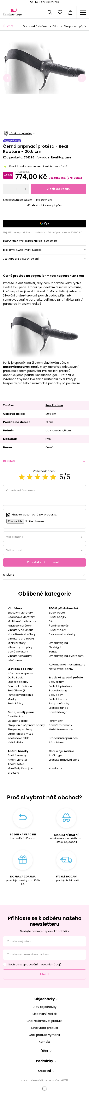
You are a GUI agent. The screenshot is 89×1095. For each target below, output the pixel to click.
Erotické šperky (18, 682)
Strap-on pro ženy (20, 729)
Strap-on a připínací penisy (26, 725)
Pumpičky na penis (20, 695)
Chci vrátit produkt (44, 1028)
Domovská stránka (35, 26)
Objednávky (44, 999)
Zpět (10, 26)
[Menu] (83, 12)
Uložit (44, 974)
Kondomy (55, 768)
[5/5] (53, 477)
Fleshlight (55, 647)
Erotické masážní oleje (64, 760)
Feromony (56, 721)
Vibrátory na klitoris (20, 630)
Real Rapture (61, 157)
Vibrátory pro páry (20, 647)
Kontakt (44, 1041)
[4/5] (45, 477)
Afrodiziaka (56, 742)
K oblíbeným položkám (17, 199)
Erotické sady (58, 699)
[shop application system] (44, 1088)
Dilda (56, 26)
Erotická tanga (58, 708)
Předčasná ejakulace (63, 738)
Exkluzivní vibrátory (20, 613)
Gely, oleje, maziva (61, 751)
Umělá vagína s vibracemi (66, 656)
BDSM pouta (57, 613)
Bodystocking (58, 690)
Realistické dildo (19, 738)
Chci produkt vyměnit (44, 1035)
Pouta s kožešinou (20, 686)
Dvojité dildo (16, 716)
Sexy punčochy (59, 703)
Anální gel (55, 755)
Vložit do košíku (59, 189)
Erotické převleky (60, 686)
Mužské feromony (61, 729)
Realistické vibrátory (21, 617)
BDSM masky (57, 630)
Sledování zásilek (44, 1014)
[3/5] (37, 477)
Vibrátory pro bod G (21, 639)
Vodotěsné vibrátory (21, 634)
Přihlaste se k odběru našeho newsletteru (44, 921)
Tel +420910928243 (47, 2)
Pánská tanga (58, 712)
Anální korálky (17, 755)
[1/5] (22, 477)
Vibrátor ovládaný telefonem (20, 658)
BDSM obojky (57, 617)
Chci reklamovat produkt (44, 1021)
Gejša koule (16, 677)
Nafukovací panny (61, 669)
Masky (12, 699)
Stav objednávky (45, 1007)
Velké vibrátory (18, 651)
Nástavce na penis (20, 673)
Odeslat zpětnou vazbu (44, 562)
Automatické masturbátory (67, 664)
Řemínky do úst (59, 626)
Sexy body (56, 695)
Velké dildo (15, 742)
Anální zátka (16, 764)
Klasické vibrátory (19, 626)
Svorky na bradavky (62, 634)
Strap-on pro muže (20, 734)
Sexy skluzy (56, 682)
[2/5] (29, 477)
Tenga (53, 651)
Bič (51, 621)
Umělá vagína (58, 643)
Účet (44, 1051)
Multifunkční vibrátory (22, 621)
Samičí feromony (60, 725)
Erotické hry (15, 703)
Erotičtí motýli (16, 690)
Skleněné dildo (18, 721)
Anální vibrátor (17, 760)
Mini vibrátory (16, 643)
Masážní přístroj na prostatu (20, 770)
